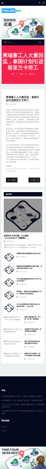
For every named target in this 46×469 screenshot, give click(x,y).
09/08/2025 (12, 104)
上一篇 (13, 180)
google (4, 426)
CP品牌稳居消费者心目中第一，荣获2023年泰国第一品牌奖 (22, 396)
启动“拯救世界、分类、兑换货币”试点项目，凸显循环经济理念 (22, 400)
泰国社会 (32, 74)
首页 (13, 74)
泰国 (21, 74)
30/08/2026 (10, 241)
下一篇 (33, 180)
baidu (4, 431)
